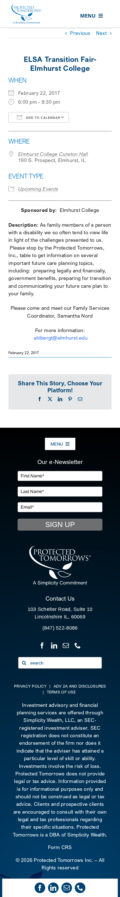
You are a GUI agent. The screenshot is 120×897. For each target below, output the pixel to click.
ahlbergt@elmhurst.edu (61, 338)
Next (101, 33)
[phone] (80, 888)
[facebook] (40, 888)
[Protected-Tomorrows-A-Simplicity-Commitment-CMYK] (26, 6)
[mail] (66, 888)
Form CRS (60, 847)
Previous (80, 33)
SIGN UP (60, 524)
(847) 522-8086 (60, 628)
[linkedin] (53, 888)
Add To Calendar (42, 117)
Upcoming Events (38, 189)
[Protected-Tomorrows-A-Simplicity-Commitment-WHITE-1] (60, 547)
